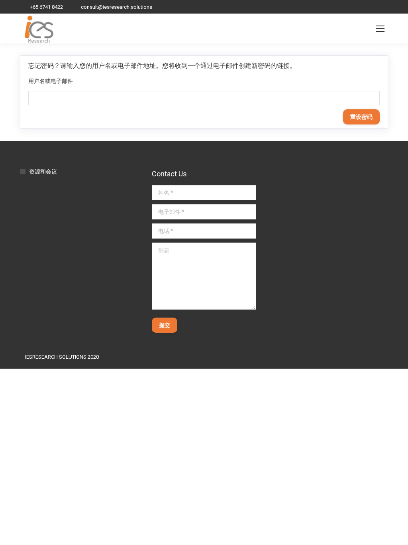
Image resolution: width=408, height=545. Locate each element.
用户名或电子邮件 (50, 81)
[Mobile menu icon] (380, 29)
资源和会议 (43, 171)
